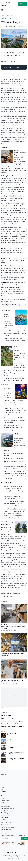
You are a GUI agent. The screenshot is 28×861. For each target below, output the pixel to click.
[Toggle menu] (2, 10)
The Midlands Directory (7, 842)
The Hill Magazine (5, 825)
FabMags (3, 832)
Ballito (2, 802)
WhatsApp (21, 52)
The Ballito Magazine (5, 4)
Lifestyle (3, 806)
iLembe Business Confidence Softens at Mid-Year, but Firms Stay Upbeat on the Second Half (13, 642)
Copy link (18, 56)
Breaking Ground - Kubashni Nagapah (12, 734)
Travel (9, 18)
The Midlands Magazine (7, 823)
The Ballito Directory (6, 837)
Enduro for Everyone (7, 731)
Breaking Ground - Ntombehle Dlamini (12, 736)
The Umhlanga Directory (7, 840)
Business (3, 804)
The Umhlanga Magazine (7, 821)
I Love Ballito (4, 830)
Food (2, 811)
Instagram (3, 791)
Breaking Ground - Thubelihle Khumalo (12, 739)
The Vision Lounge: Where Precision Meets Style (12, 669)
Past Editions (21, 4)
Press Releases (5, 813)
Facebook (11, 52)
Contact (3, 815)
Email (10, 56)
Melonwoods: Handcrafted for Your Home (12, 695)
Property (3, 808)
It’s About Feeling (6, 728)
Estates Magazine (5, 828)
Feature (3, 18)
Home (2, 15)
